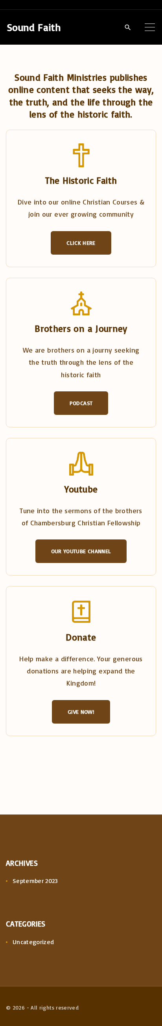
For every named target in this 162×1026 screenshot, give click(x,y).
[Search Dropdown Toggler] (128, 27)
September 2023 (35, 881)
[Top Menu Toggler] (149, 27)
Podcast (81, 403)
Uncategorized (33, 942)
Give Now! (81, 711)
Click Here (81, 242)
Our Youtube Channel (81, 551)
